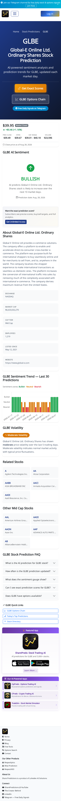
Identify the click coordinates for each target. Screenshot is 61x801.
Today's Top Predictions (17, 616)
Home (16, 31)
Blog (7, 743)
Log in (50, 13)
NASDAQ (9, 296)
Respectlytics (10, 762)
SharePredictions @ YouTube (16, 787)
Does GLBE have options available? (23, 595)
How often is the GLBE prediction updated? (27, 571)
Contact (8, 753)
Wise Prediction (11, 766)
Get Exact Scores (32, 88)
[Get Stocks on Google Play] (40, 663)
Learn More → (30, 670)
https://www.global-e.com (17, 363)
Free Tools (9, 746)
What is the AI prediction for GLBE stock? (26, 562)
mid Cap (9, 323)
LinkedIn (8, 794)
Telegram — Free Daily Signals (17, 797)
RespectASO (9, 769)
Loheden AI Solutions (38, 778)
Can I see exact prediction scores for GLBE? (28, 587)
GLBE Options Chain (32, 99)
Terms (7, 736)
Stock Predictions (31, 31)
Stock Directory (13, 621)
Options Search (11, 750)
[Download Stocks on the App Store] (21, 663)
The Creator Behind (13, 790)
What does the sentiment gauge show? (25, 579)
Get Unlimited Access (15, 221)
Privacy (7, 740)
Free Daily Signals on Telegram (32, 108)
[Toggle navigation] (15, 13)
